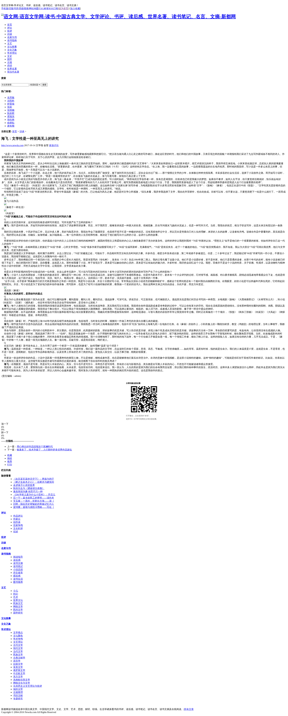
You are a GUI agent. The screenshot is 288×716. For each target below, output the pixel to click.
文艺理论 (18, 642)
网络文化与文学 (21, 683)
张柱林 (10, 119)
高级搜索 (23, 8)
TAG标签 (44, 8)
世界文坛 (18, 600)
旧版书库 (13, 8)
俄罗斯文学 (19, 670)
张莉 (9, 107)
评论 (3, 512)
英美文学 (18, 667)
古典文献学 (19, 657)
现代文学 (18, 648)
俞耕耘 (10, 122)
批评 (3, 537)
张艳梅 (10, 110)
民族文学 (18, 654)
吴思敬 (10, 97)
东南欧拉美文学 (21, 679)
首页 (14, 131)
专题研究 (18, 698)
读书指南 (6, 553)
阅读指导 (18, 557)
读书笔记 (18, 566)
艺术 (15, 597)
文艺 (3, 587)
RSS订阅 (53, 8)
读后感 (16, 560)
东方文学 (18, 676)
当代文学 (18, 651)
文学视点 (18, 632)
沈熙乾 (10, 100)
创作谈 (16, 522)
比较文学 (18, 664)
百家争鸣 (18, 525)
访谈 (22, 131)
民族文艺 (18, 603)
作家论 (16, 519)
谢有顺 (10, 126)
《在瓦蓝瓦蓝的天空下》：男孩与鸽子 (33, 479)
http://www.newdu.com (12, 145)
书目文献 (18, 695)
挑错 (9, 458)
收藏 (9, 455)
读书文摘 (18, 563)
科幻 (15, 594)
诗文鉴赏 (18, 572)
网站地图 (34, 8)
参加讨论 (54, 145)
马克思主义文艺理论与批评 (27, 686)
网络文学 (18, 606)
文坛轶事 (6, 618)
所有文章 (189, 709)
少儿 (15, 590)
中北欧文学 (19, 673)
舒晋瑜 (10, 104)
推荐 (9, 461)
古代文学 (18, 645)
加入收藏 (75, 8)
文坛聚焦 (18, 635)
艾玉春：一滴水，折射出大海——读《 (33, 501)
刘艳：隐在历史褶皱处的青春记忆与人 (33, 504)
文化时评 (18, 528)
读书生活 (18, 579)
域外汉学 (18, 689)
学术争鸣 (18, 639)
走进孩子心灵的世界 (24, 485)
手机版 (4, 8)
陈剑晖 (10, 113)
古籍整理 (18, 692)
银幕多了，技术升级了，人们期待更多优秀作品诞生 (44, 449)
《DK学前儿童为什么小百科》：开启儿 (34, 494)
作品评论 (18, 516)
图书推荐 (18, 582)
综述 (15, 531)
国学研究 (18, 612)
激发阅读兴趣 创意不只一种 (28, 491)
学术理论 (6, 629)
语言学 (16, 661)
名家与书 (6, 548)
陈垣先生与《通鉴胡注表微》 (28, 488)
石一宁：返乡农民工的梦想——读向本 (33, 497)
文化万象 (6, 624)
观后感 (16, 575)
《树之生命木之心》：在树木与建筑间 (33, 482)
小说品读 (18, 569)
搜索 (44, 85)
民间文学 (18, 609)
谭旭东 (10, 116)
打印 (9, 464)
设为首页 (63, 8)
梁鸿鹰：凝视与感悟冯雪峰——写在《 (33, 507)
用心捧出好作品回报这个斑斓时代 (35, 446)
